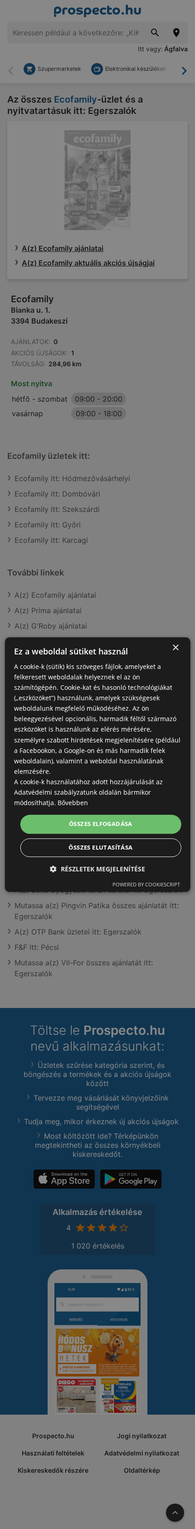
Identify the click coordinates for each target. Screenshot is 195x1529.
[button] (97, 869)
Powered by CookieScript (146, 884)
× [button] (175, 647)
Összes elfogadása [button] (100, 824)
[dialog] (97, 764)
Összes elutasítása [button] (100, 847)
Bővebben (73, 802)
